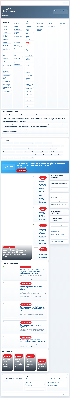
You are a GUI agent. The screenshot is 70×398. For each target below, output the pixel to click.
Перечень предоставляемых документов (29, 84)
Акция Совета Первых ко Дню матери (56, 378)
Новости (17, 143)
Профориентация (29, 103)
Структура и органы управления (5, 31)
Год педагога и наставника (44, 146)
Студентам (16, 21)
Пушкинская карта (7, 148)
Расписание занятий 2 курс (20, 148)
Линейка (10, 157)
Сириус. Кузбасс (58, 154)
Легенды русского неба (27, 157)
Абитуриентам (28, 21)
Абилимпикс (39, 143)
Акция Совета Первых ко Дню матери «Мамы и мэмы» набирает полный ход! (21, 114)
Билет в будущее (36, 151)
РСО (62, 146)
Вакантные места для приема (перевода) (6, 77)
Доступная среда (6, 81)
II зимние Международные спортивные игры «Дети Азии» (42, 148)
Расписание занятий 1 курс (27, 143)
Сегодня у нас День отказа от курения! (31, 326)
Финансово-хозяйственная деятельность (6, 71)
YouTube (65, 3)
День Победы (56, 146)
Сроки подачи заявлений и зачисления (29, 90)
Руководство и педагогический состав (6, 50)
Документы (5, 45)
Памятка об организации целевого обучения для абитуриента (28, 36)
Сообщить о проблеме (22, 170)
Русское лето (19, 151)
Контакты (50, 23)
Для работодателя (40, 21)
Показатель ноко (6, 91)
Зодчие (4, 157)
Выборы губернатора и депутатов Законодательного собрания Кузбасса (19, 146)
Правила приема (29, 75)
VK (51, 189)
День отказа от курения (53, 382)
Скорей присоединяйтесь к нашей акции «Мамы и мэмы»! (16, 135)
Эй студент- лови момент (8, 151)
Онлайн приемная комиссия (28, 60)
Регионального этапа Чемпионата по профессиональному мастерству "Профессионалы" (23, 154)
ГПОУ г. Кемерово (8, 10)
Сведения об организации (6, 21)
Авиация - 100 (49, 154)
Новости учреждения (8, 143)
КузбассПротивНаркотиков (56, 151)
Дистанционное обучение (57, 241)
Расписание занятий (55, 227)
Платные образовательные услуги (7, 65)
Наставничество (51, 21)
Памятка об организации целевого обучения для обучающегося (17, 26)
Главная (61, 28)
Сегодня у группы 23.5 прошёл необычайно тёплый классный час (32, 309)
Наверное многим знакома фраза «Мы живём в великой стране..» (32, 288)
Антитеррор (17, 157)
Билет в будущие (48, 143)
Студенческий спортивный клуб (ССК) (18, 47)
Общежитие (28, 106)
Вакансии (16, 51)
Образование (6, 61)
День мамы (44, 151)
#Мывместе (27, 151)
